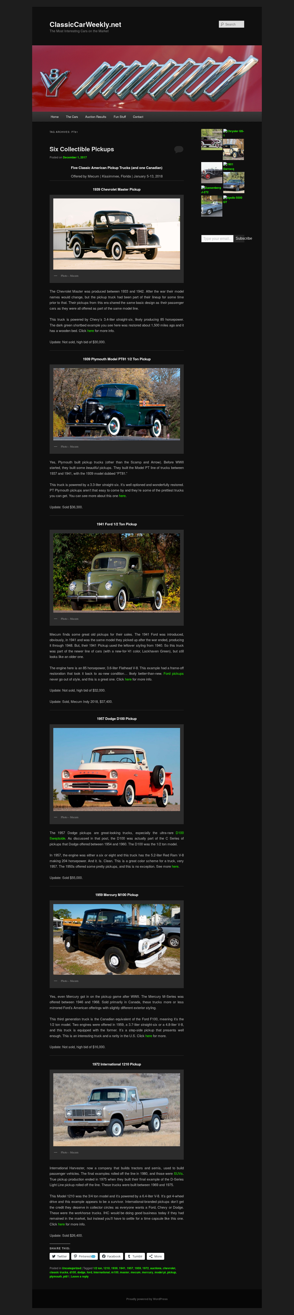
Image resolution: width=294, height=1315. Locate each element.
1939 (114, 1268)
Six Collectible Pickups (82, 149)
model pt (160, 1272)
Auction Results (95, 116)
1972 (145, 1268)
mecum (136, 1272)
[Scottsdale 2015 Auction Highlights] (211, 206)
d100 (73, 1272)
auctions (155, 1268)
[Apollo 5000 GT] (233, 199)
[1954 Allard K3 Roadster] (233, 216)
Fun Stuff (120, 116)
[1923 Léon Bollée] (233, 150)
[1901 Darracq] (233, 166)
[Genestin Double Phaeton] (211, 173)
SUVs (178, 1173)
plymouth (56, 1276)
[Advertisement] (222, 317)
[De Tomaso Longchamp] (233, 183)
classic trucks (59, 1272)
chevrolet (169, 1268)
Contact (138, 116)
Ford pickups (174, 673)
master (124, 1272)
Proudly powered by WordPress (147, 1299)
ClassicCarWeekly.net (85, 24)
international (101, 1272)
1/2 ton (97, 1268)
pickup (171, 1272)
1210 (106, 1268)
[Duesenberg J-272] (211, 190)
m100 (115, 1272)
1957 (130, 1268)
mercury (147, 1272)
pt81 (66, 1276)
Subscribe (240, 238)
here (91, 330)
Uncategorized (71, 1268)
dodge (81, 1272)
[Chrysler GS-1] (233, 133)
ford (89, 1272)
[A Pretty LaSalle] (211, 140)
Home (55, 116)
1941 (122, 1268)
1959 (138, 1268)
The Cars (72, 116)
